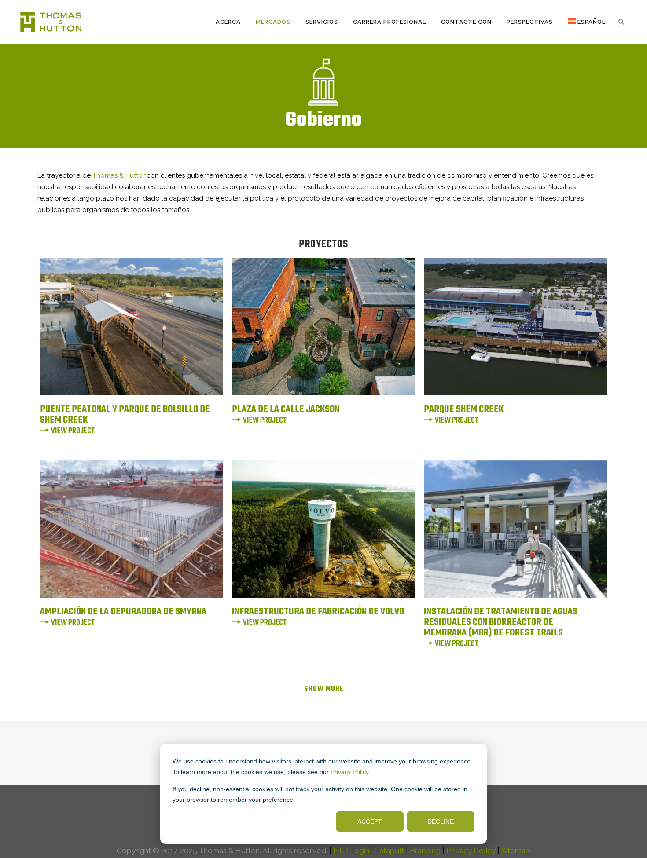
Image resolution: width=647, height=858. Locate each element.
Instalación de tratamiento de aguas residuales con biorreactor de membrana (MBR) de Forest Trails (500, 622)
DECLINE (440, 821)
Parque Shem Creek (464, 409)
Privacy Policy (349, 771)
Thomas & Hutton (119, 175)
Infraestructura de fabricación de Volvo (318, 611)
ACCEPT (369, 821)
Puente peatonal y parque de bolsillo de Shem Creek (125, 414)
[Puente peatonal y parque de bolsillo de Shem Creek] (131, 326)
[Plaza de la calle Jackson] (323, 326)
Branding (425, 850)
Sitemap (515, 850)
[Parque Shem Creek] (515, 326)
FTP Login (351, 850)
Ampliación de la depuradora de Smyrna (123, 611)
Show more (323, 689)
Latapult (389, 850)
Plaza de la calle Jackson (285, 409)
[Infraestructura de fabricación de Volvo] (323, 529)
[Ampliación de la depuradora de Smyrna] (131, 529)
